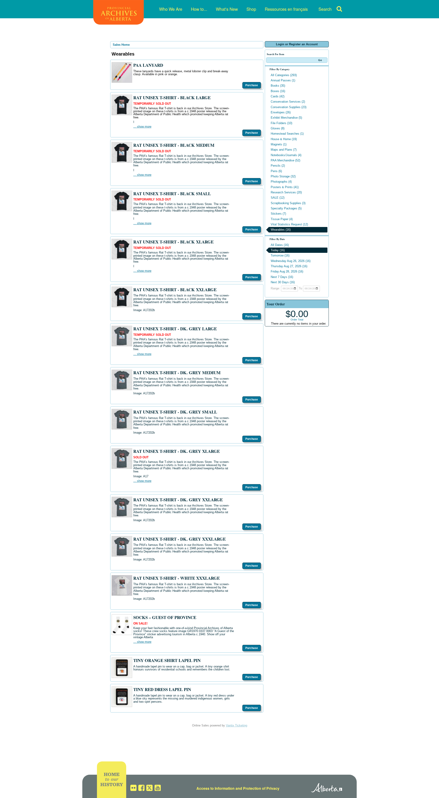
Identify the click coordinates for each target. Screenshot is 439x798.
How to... (199, 9)
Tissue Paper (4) (282, 219)
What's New (227, 9)
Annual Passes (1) (283, 80)
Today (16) (278, 250)
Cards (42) (277, 96)
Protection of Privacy (261, 788)
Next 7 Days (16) (282, 277)
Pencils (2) (278, 165)
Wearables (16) (281, 229)
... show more (142, 126)
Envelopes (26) (281, 112)
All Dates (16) (280, 245)
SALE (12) (277, 197)
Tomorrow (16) (280, 255)
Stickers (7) (278, 213)
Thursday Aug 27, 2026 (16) (289, 266)
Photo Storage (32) (283, 176)
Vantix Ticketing (236, 725)
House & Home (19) (284, 139)
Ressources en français (286, 9)
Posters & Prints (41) (285, 187)
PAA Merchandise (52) (285, 160)
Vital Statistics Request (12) (289, 224)
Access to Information (215, 788)
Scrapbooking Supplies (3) (288, 203)
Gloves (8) (277, 128)
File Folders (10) (281, 123)
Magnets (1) (278, 144)
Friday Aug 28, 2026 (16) (287, 271)
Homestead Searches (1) (287, 133)
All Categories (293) (284, 75)
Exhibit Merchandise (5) (286, 117)
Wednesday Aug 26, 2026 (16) (291, 261)
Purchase (251, 85)
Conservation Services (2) (288, 101)
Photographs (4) (281, 181)
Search (325, 9)
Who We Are (170, 9)
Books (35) (278, 85)
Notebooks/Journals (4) (286, 155)
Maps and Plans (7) (284, 149)
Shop (251, 9)
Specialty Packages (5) (286, 208)
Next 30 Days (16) (283, 282)
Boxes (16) (278, 91)
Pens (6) (276, 171)
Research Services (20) (286, 192)
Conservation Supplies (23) (288, 107)
